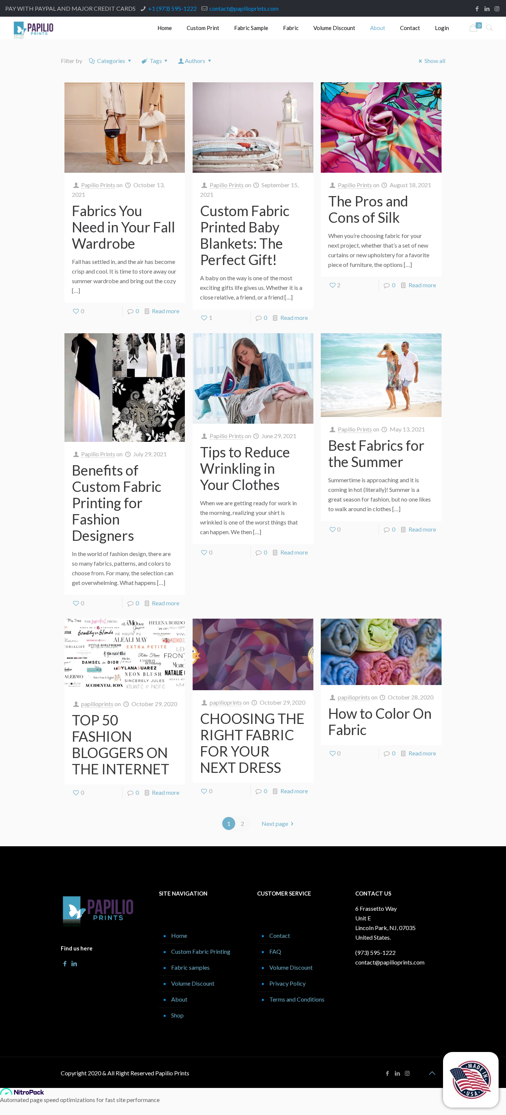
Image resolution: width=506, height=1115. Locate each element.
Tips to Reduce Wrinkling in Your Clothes (245, 468)
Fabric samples (190, 967)
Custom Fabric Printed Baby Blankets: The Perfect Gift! (244, 235)
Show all (435, 60)
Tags (156, 60)
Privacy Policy (287, 983)
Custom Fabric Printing (200, 951)
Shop (177, 1015)
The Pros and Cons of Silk (368, 209)
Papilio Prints (98, 184)
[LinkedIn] (487, 8)
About (179, 999)
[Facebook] (477, 8)
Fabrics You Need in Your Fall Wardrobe (123, 227)
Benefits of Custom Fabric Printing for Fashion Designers (116, 502)
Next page (275, 823)
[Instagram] (497, 8)
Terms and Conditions (296, 999)
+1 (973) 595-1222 (172, 8)
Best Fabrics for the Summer (376, 453)
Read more (165, 310)
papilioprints (97, 703)
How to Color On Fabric (380, 721)
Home (179, 935)
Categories (111, 60)
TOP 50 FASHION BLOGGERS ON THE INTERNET (120, 744)
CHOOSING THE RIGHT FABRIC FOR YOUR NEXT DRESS (252, 743)
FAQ (275, 951)
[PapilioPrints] (33, 28)
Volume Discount (192, 983)
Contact (279, 935)
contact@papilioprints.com (244, 8)
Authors (195, 60)
